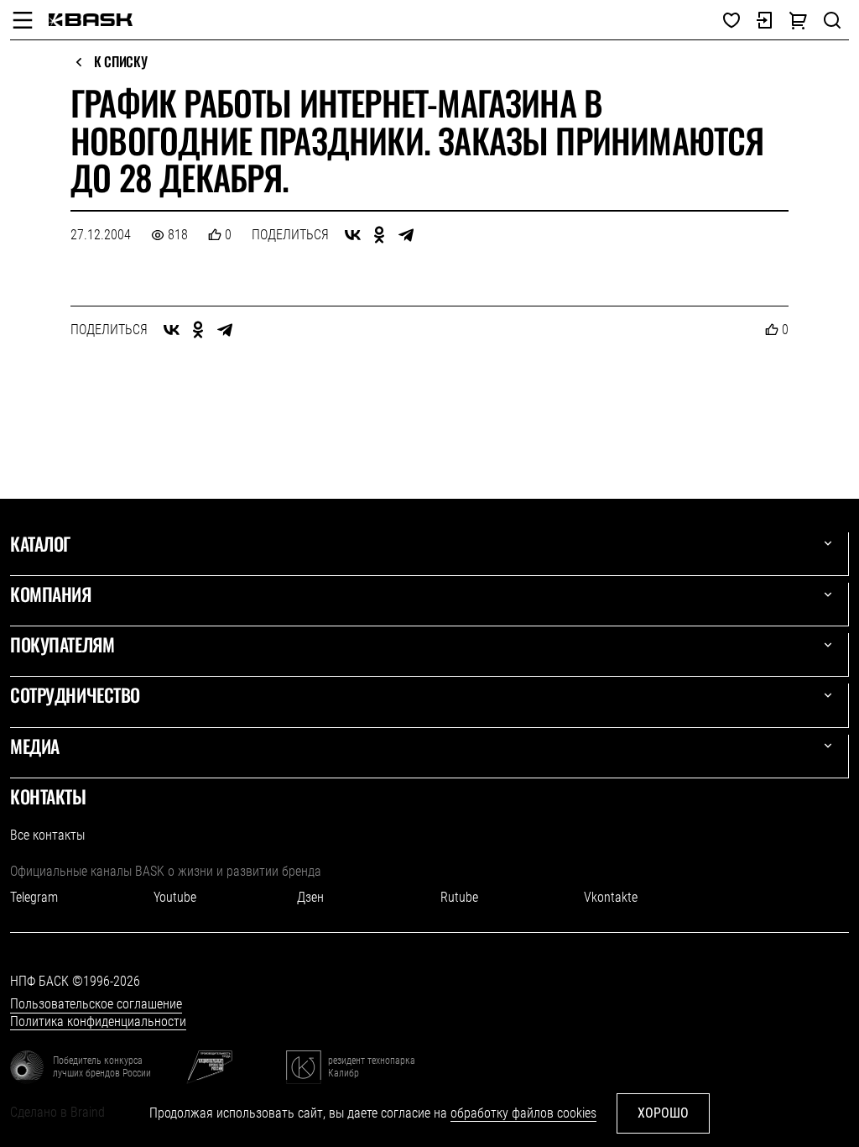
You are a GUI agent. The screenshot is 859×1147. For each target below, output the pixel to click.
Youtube (175, 897)
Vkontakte (611, 897)
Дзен (310, 897)
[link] (91, 19)
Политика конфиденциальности (98, 1021)
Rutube (459, 897)
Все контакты (47, 835)
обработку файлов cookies (523, 1113)
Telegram (34, 897)
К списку (120, 62)
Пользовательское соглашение (96, 1004)
